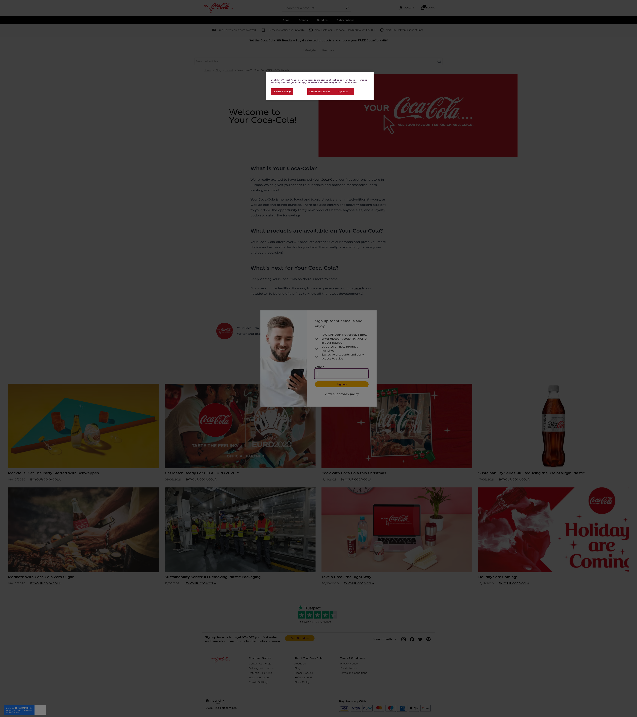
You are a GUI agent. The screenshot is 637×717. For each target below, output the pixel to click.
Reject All (343, 91)
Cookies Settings (282, 91)
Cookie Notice (350, 82)
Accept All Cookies (319, 91)
